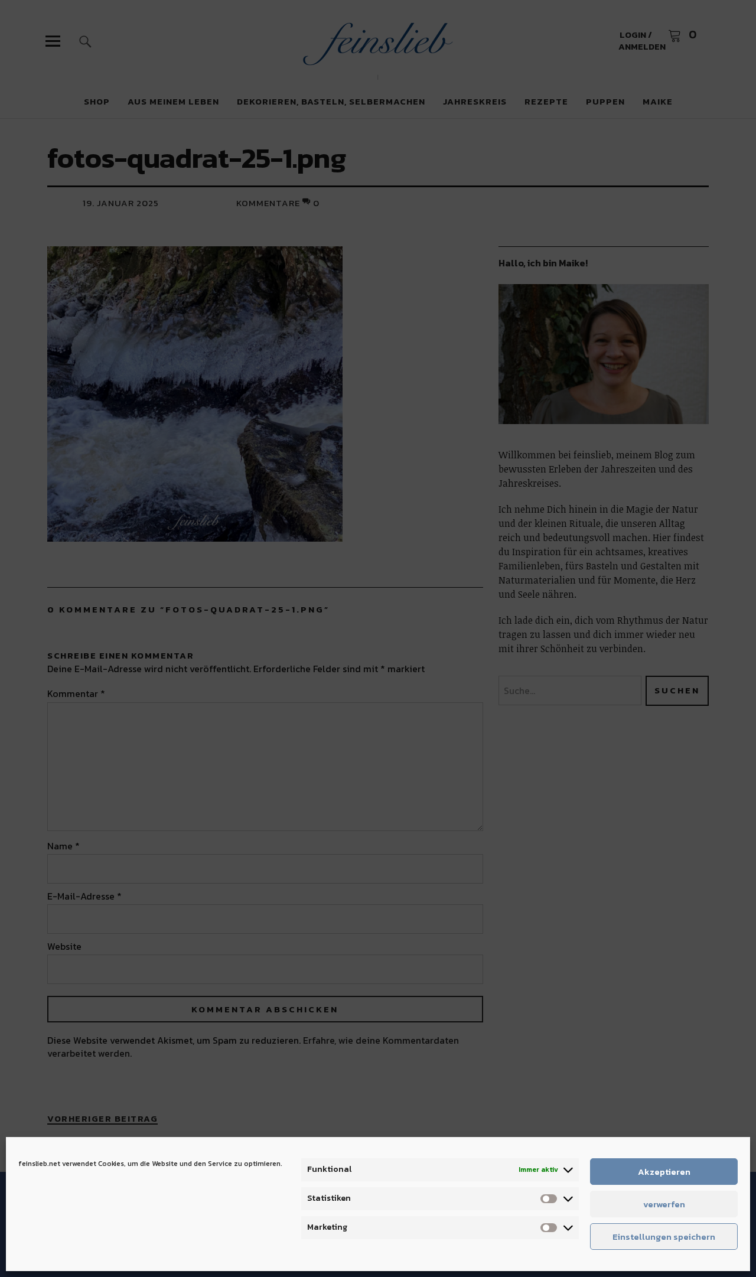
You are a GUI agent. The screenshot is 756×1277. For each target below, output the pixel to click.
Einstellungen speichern (663, 1236)
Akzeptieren (664, 1171)
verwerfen (664, 1204)
